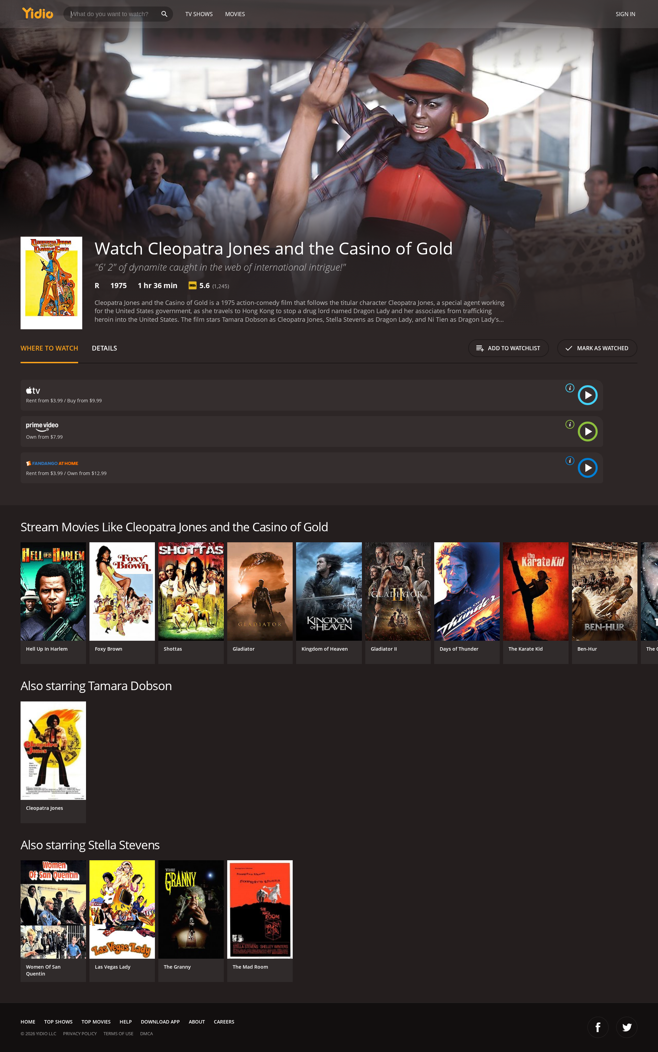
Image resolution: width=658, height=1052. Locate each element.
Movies (235, 14)
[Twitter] (626, 1027)
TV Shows (199, 14)
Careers (224, 1021)
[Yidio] (37, 15)
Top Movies (96, 1021)
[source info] (568, 387)
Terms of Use (118, 1033)
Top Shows (58, 1021)
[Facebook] (598, 1027)
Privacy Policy (80, 1033)
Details (104, 348)
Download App (160, 1021)
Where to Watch (49, 348)
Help (126, 1021)
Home (28, 1021)
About (197, 1021)
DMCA (146, 1033)
